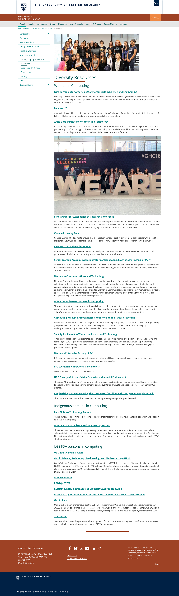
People (31, 24)
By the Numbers (26, 42)
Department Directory (77, 558)
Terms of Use (39, 592)
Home (20, 28)
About (22, 24)
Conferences (26, 72)
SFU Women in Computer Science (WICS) (76, 366)
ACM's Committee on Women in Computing (79, 301)
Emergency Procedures (24, 592)
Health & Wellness (27, 51)
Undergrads (42, 24)
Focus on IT (60, 108)
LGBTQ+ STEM (62, 483)
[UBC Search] (156, 3)
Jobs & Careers (110, 24)
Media (22, 80)
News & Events (76, 24)
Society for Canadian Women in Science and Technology (85, 334)
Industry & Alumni (93, 24)
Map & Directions (26, 563)
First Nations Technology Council (72, 412)
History (24, 76)
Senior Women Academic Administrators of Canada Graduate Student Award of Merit (102, 259)
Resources (25, 63)
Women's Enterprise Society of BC (73, 353)
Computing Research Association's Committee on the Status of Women (94, 317)
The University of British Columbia (23, 7)
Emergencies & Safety (29, 46)
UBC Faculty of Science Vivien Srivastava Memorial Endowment (90, 377)
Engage (123, 24)
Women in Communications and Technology (79, 276)
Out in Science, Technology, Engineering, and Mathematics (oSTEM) (92, 458)
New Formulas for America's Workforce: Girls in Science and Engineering (95, 91)
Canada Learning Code (67, 233)
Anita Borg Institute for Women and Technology (81, 121)
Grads (52, 24)
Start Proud (60, 516)
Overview (23, 38)
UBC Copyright (52, 592)
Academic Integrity (28, 55)
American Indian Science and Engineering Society (82, 425)
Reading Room (26, 85)
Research (62, 24)
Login (157, 564)
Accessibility (64, 592)
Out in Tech (60, 500)
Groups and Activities (30, 68)
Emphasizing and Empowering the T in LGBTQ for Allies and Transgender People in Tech (104, 393)
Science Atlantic (63, 477)
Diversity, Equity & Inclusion (41, 28)
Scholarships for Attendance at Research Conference (84, 216)
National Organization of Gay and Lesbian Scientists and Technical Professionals (99, 494)
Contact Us (24, 34)
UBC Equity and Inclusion (68, 452)
